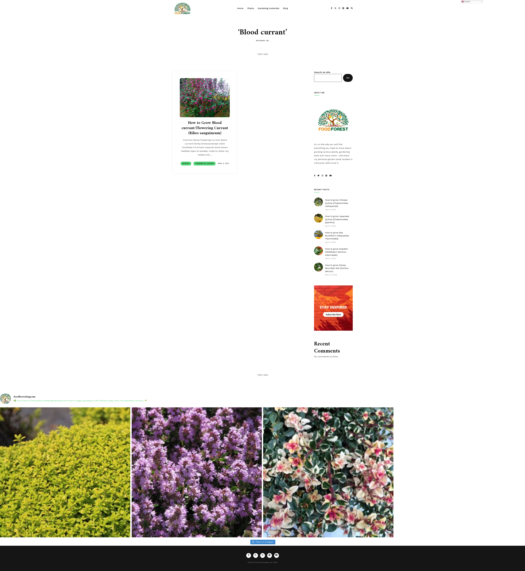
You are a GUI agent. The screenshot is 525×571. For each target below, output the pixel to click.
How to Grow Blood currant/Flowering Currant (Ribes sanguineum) (205, 128)
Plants (250, 8)
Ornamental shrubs (204, 163)
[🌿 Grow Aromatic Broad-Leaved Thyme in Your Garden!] (197, 472)
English (467, 2)
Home (240, 8)
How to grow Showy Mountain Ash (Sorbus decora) (336, 268)
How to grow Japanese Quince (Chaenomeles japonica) (337, 219)
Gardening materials (268, 8)
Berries (186, 163)
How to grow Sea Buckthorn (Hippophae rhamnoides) (337, 235)
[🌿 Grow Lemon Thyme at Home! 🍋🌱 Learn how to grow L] (65, 472)
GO (347, 78)
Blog (285, 8)
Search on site (322, 72)
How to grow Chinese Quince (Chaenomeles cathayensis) (336, 203)
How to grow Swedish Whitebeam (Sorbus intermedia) (336, 252)
